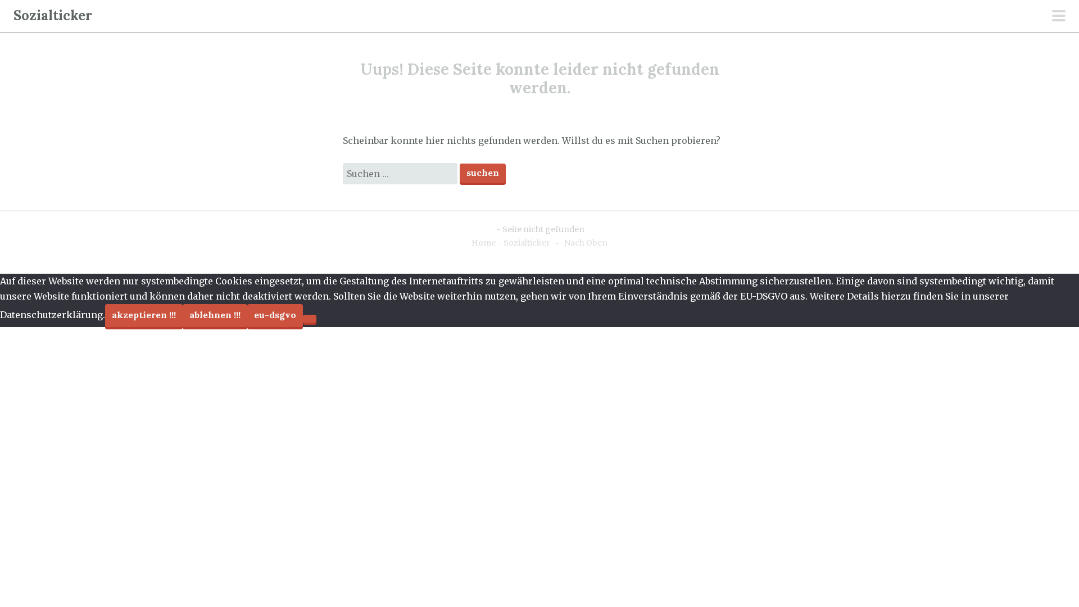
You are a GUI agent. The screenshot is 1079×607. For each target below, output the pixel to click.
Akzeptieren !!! (144, 314)
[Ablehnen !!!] (309, 319)
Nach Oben (585, 243)
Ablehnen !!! (215, 314)
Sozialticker (52, 15)
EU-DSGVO (275, 314)
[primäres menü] (1059, 17)
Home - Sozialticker (511, 243)
